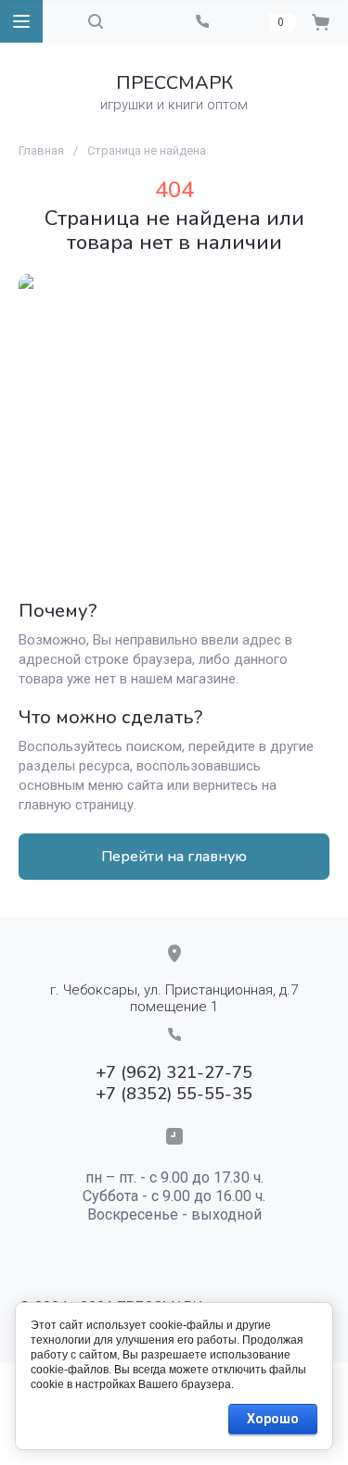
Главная (41, 150)
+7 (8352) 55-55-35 (174, 1094)
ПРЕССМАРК (174, 82)
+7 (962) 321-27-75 (174, 1072)
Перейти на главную (174, 856)
